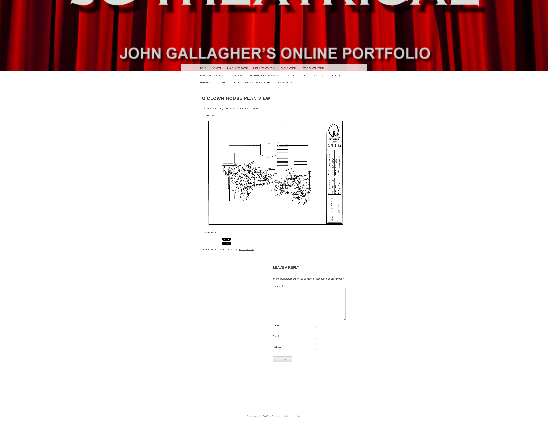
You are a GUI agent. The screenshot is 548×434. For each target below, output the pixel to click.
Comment (278, 286)
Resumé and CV (284, 82)
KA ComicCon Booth (237, 68)
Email (276, 336)
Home (203, 68)
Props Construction (264, 68)
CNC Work (216, 68)
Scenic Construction (312, 68)
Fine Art (303, 75)
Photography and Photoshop (263, 75)
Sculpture (319, 75)
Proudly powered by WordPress (259, 416)
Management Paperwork (258, 82)
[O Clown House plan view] (274, 228)
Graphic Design (208, 82)
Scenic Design (288, 68)
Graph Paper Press (293, 416)
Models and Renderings (212, 75)
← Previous (208, 116)
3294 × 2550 (237, 108)
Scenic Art (236, 75)
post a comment (246, 249)
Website (277, 347)
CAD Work (335, 75)
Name (276, 325)
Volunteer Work (231, 82)
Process (289, 75)
